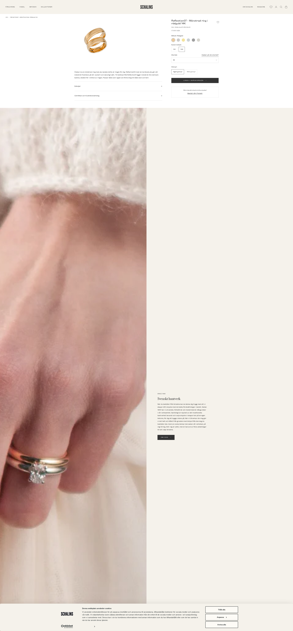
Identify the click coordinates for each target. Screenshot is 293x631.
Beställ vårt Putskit (194, 93)
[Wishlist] (271, 7)
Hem (6, 17)
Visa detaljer (87, 626)
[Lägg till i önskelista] (218, 22)
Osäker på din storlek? (210, 55)
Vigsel (22, 7)
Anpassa (220, 617)
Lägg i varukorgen (193, 80)
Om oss (164, 437)
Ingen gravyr (177, 72)
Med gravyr (191, 72)
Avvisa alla (221, 625)
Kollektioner (46, 7)
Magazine (261, 7)
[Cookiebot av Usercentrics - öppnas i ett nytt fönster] (67, 626)
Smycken (32, 7)
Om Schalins (248, 7)
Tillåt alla (221, 610)
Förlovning (10, 7)
